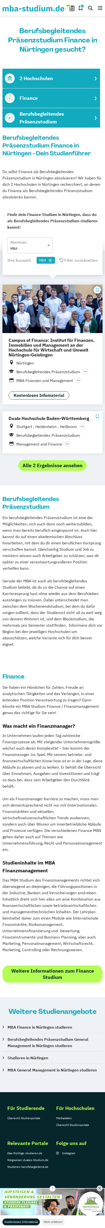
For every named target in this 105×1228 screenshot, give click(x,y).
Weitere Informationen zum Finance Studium (52, 974)
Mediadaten (64, 1118)
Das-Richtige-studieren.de (24, 1153)
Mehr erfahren (53, 1222)
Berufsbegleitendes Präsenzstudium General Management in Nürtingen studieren (48, 1042)
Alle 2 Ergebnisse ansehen (52, 465)
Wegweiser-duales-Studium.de (27, 1160)
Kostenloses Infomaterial (21, 1222)
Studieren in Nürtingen (28, 1057)
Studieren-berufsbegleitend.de (27, 1167)
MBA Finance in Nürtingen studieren (40, 1027)
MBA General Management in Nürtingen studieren (52, 1070)
